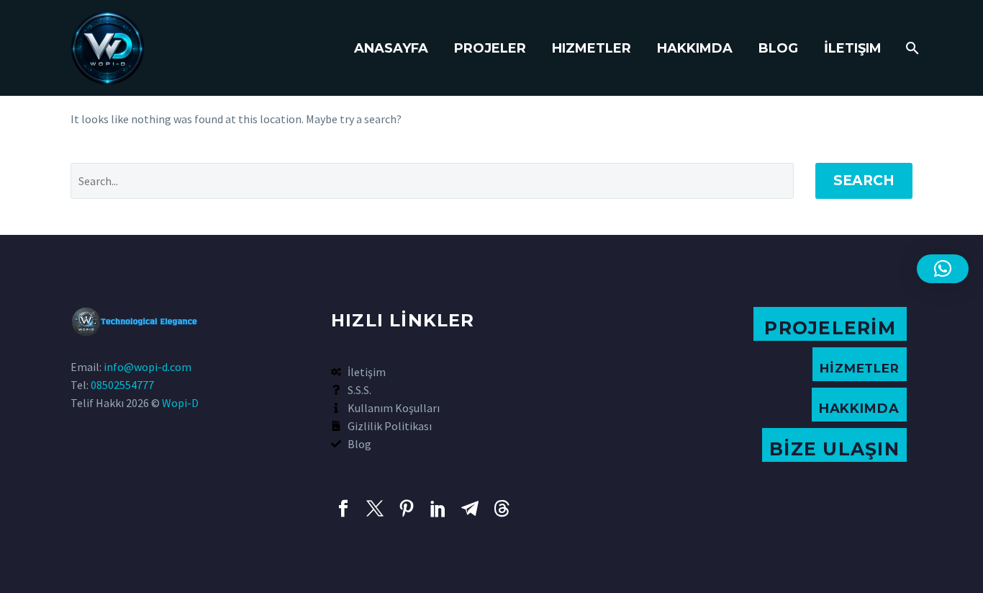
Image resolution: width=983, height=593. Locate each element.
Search (863, 180)
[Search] (911, 48)
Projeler (490, 48)
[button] (943, 268)
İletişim (853, 48)
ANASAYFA (391, 48)
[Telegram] (470, 508)
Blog (778, 48)
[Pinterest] (406, 508)
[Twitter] (375, 508)
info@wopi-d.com (147, 367)
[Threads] (501, 508)
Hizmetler (591, 48)
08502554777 (122, 385)
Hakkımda (695, 48)
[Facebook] (343, 508)
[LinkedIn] (438, 508)
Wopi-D (180, 403)
